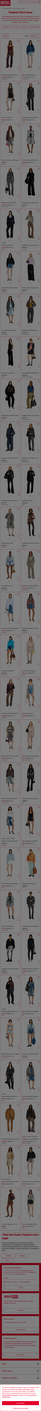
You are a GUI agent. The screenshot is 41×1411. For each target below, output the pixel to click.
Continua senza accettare (20, 1408)
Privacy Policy (32, 1395)
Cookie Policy (6, 1397)
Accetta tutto (20, 1403)
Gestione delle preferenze (10, 1395)
